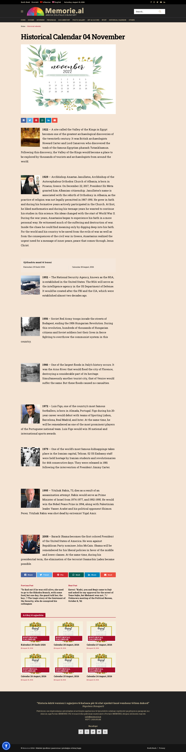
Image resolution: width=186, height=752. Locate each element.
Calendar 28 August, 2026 (83, 267)
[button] (6, 745)
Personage (51, 20)
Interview (40, 20)
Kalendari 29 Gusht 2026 (34, 267)
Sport (104, 20)
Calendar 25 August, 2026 (66, 676)
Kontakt (35, 2)
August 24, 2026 (60, 680)
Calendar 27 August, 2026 (99, 644)
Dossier (31, 20)
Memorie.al (26, 748)
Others (132, 20)
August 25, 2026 (27, 648)
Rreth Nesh (25, 2)
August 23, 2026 (93, 680)
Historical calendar (117, 20)
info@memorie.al (93, 716)
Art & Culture (93, 20)
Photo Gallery (79, 20)
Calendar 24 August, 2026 (99, 676)
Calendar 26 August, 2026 (33, 676)
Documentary (64, 20)
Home (23, 20)
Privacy (162, 748)
